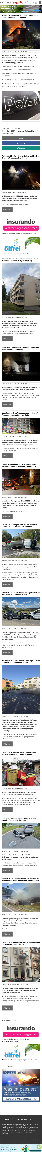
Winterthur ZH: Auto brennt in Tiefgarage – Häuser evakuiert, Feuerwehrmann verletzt (21, 662)
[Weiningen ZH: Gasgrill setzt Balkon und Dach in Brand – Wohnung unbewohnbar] (21, 175)
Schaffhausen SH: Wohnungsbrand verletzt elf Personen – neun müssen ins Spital (20, 414)
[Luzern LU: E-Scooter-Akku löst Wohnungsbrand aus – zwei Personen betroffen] (21, 964)
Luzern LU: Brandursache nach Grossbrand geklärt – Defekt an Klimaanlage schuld (19, 753)
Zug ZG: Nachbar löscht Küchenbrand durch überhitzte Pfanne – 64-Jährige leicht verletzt (19, 465)
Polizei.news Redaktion (20, 51)
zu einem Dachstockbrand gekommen (20, 794)
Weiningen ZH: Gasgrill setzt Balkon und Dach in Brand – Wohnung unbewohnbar (20, 157)
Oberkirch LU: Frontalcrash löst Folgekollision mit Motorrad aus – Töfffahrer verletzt (21, 594)
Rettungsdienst (28, 1001)
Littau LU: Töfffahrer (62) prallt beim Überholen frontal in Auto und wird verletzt (20, 819)
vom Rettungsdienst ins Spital (20, 865)
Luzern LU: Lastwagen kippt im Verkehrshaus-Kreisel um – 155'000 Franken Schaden (19, 526)
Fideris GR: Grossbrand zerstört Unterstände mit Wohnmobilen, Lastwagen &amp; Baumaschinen (20, 879)
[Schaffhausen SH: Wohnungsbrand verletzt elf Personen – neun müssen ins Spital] (21, 426)
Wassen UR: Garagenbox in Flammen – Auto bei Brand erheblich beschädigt (20, 348)
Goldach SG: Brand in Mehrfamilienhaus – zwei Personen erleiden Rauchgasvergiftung (20, 260)
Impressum (6, 1119)
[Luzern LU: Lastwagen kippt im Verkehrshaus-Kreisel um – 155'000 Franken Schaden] (21, 543)
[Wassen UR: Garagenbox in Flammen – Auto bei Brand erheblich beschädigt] (21, 366)
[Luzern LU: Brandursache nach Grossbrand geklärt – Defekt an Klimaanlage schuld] (21, 771)
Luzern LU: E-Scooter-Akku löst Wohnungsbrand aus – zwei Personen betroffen (21, 943)
